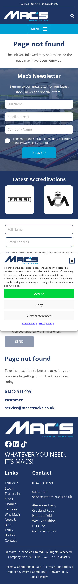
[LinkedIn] (16, 444)
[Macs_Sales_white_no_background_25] (25, 16)
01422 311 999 (50, 4)
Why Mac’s (13, 514)
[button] (72, 261)
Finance (10, 504)
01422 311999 (42, 483)
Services (11, 509)
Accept (39, 293)
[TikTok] (24, 444)
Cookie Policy (29, 323)
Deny (39, 305)
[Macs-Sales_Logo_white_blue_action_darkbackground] (39, 429)
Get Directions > (44, 531)
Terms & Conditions (57, 567)
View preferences (39, 316)
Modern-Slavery (18, 572)
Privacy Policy (46, 323)
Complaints (39, 572)
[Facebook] (8, 444)
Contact (11, 540)
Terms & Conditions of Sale (23, 567)
